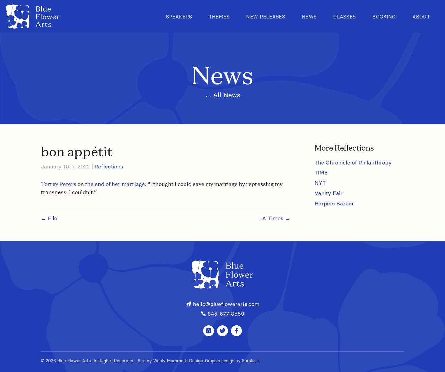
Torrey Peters (58, 184)
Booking (383, 17)
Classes (344, 17)
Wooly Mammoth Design (178, 361)
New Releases (265, 17)
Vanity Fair (328, 193)
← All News (222, 95)
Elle (49, 218)
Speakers (179, 17)
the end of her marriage (115, 184)
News (309, 17)
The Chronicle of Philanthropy (353, 162)
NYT (320, 182)
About (421, 17)
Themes (219, 17)
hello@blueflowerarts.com (225, 304)
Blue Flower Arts (33, 17)
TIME (321, 172)
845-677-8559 (225, 313)
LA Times (274, 218)
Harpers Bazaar (334, 203)
